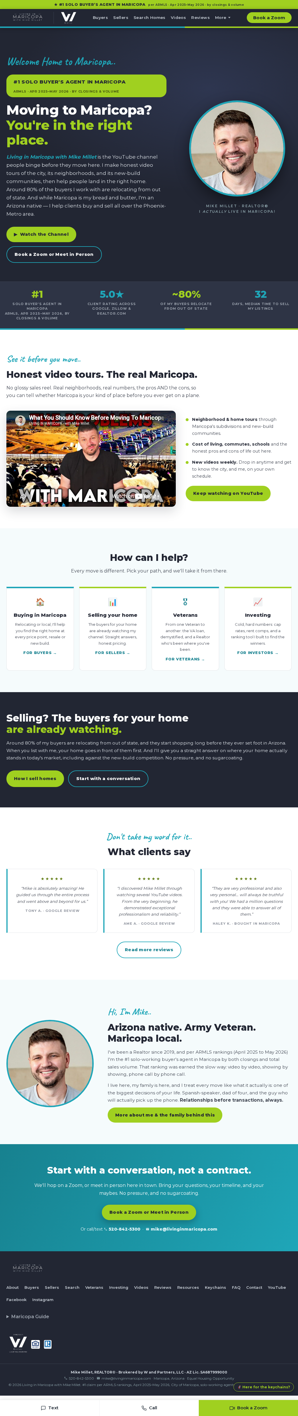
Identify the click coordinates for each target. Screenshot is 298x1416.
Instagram (43, 1299)
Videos (178, 17)
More (220, 17)
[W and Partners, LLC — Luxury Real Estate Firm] (65, 18)
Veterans (94, 1287)
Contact (254, 1287)
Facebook (16, 1299)
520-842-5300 (124, 1229)
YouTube (277, 1287)
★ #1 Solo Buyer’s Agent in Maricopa (149, 4)
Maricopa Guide (30, 1316)
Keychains (215, 1287)
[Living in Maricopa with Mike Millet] (27, 17)
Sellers (120, 17)
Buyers (100, 17)
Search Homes (150, 17)
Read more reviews (149, 949)
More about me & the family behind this (165, 1115)
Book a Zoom (269, 17)
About (12, 1287)
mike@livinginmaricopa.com (184, 1229)
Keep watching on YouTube (228, 493)
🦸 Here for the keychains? (263, 1387)
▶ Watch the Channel (41, 234)
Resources (188, 1287)
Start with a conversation (108, 778)
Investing (118, 1287)
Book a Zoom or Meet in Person (54, 254)
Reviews (200, 17)
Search (72, 1287)
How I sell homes (35, 778)
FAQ (236, 1287)
